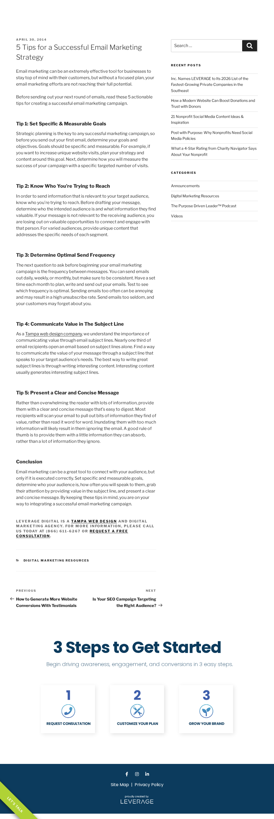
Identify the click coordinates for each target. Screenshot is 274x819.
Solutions (238, 11)
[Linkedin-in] (147, 774)
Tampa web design (94, 521)
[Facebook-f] (127, 774)
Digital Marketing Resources (57, 560)
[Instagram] (137, 774)
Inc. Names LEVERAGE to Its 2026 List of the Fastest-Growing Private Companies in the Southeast (209, 84)
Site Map (120, 785)
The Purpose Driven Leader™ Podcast (203, 205)
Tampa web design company (53, 333)
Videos (177, 216)
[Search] (249, 45)
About (215, 11)
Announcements (185, 185)
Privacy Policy (149, 785)
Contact (262, 11)
